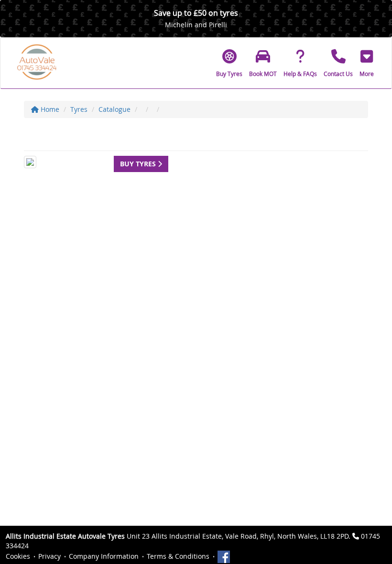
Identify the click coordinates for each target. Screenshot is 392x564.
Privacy (49, 556)
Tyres (78, 109)
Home (49, 109)
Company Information (104, 556)
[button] (366, 63)
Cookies (18, 556)
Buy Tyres (139, 163)
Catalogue (114, 109)
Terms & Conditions (178, 556)
